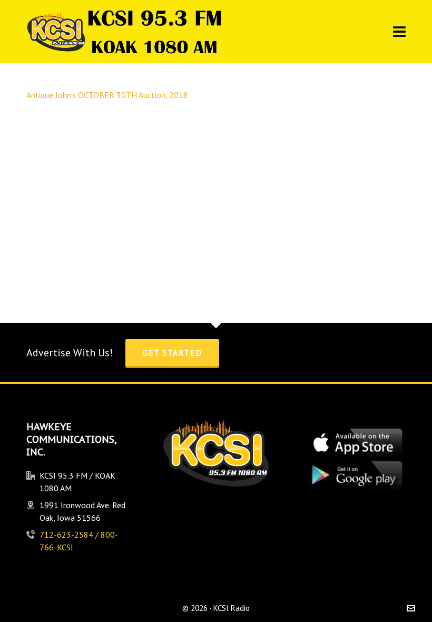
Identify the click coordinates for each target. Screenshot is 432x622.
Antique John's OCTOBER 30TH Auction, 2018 (107, 95)
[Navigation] (399, 31)
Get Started (172, 352)
